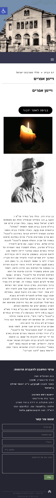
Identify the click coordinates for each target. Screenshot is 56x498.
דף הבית (49, 72)
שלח (49, 477)
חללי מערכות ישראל (27, 72)
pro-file (33, 496)
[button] (3, 11)
